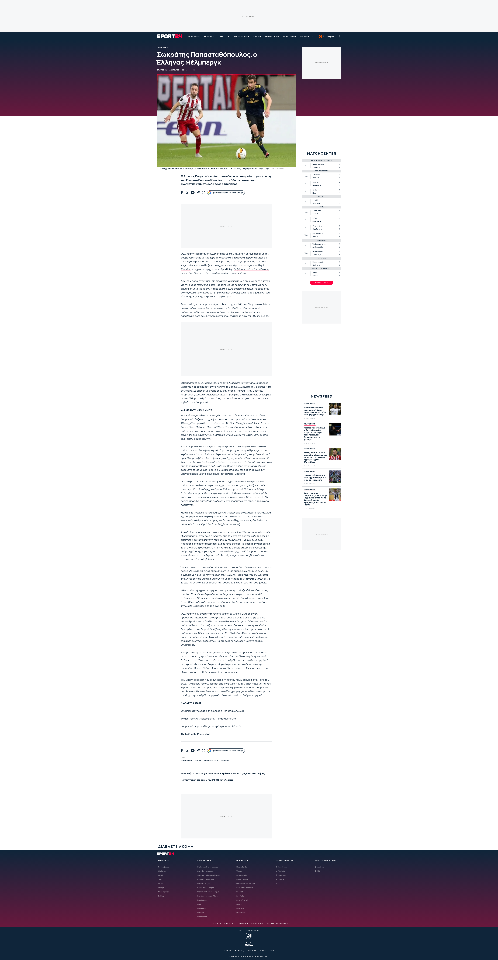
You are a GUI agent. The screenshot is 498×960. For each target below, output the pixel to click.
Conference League (205, 887)
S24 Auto (240, 896)
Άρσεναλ (200, 395)
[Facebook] (182, 192)
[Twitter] (187, 192)
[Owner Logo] (248, 936)
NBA (199, 904)
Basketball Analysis (244, 887)
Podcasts (240, 908)
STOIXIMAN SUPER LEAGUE (206, 761)
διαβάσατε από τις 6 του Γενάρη (251, 269)
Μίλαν (249, 391)
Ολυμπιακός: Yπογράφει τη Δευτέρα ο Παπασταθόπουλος (212, 711)
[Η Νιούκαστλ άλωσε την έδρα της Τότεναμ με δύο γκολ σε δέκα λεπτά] (335, 476)
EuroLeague (202, 900)
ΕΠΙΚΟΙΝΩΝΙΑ (242, 924)
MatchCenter (242, 867)
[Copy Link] (198, 192)
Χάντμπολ (162, 887)
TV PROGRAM (289, 36)
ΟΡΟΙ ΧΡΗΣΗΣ (257, 924)
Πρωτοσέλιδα (242, 879)
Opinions (225, 761)
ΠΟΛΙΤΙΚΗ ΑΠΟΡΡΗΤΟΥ (277, 924)
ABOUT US (228, 924)
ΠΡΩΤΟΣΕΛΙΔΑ (272, 36)
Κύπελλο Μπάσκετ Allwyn (208, 896)
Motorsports (163, 892)
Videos (239, 871)
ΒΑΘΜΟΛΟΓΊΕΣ (307, 36)
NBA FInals (201, 908)
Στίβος (161, 896)
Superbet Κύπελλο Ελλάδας (209, 875)
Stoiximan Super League (207, 867)
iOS (318, 871)
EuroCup (201, 912)
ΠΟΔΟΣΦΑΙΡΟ (310, 404)
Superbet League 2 (205, 871)
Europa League (203, 883)
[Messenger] (193, 192)
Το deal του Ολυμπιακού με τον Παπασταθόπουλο (208, 719)
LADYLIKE (263, 951)
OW (272, 951)
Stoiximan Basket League (208, 892)
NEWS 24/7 (240, 951)
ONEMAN (252, 951)
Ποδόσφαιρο (194, 36)
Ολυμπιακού (208, 285)
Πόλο (160, 883)
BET (229, 36)
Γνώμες (239, 904)
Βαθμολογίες (241, 875)
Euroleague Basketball (326, 36)
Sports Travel (242, 900)
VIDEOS (257, 36)
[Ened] (249, 945)
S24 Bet (239, 892)
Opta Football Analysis (246, 883)
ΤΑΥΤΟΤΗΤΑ (215, 924)
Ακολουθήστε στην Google (194, 774)
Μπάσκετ (209, 36)
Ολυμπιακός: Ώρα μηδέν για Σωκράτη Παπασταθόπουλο (211, 726)
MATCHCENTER (242, 36)
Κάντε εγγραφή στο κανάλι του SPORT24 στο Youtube (207, 780)
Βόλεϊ (160, 875)
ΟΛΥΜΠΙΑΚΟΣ (186, 761)
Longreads (240, 912)
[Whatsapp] (203, 192)
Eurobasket (202, 917)
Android (320, 867)
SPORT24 (228, 951)
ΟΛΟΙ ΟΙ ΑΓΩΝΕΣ (321, 282)
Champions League (205, 879)
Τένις (160, 879)
